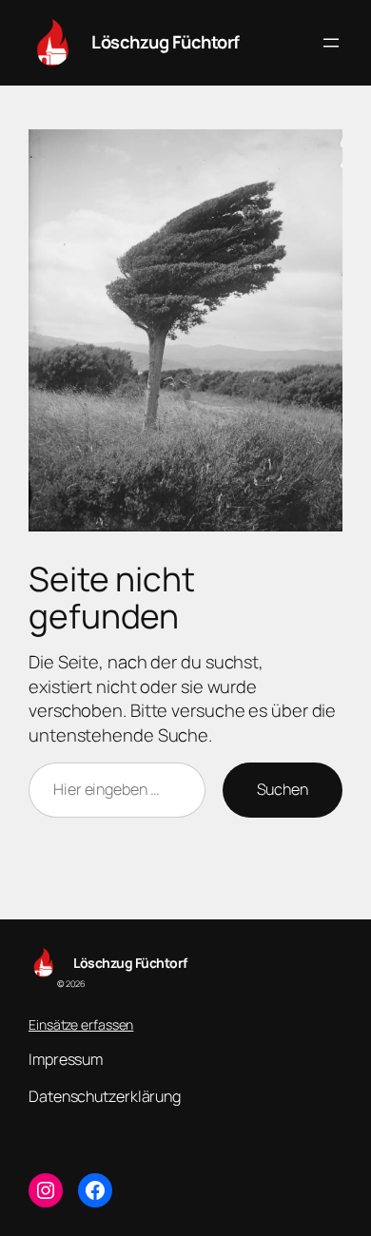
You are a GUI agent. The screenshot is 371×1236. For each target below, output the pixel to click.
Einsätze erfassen (81, 1024)
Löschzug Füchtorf (165, 41)
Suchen (282, 789)
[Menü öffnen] (331, 42)
